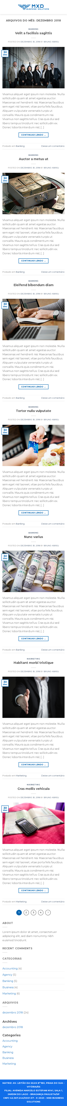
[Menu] (61, 7)
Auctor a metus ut (33, 159)
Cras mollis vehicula (34, 789)
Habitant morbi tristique (33, 663)
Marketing (33, 659)
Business (8, 987)
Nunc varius (33, 537)
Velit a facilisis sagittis (33, 33)
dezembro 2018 (12, 1012)
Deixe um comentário (53, 146)
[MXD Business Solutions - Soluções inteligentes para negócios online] (33, 7)
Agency (7, 974)
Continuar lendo (33, 135)
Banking (33, 29)
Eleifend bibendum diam (33, 285)
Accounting (10, 968)
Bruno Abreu (51, 42)
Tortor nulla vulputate (33, 411)
